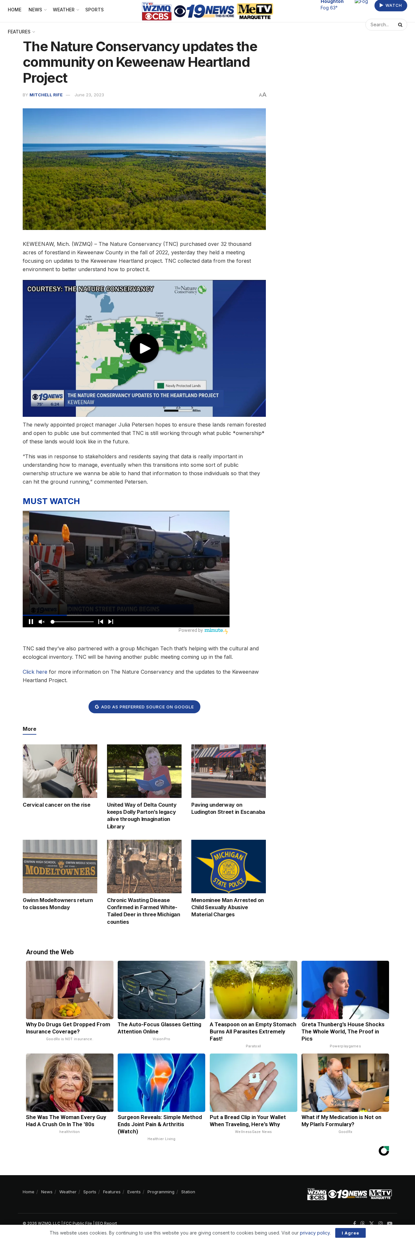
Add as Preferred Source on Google (147, 706)
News (47, 1191)
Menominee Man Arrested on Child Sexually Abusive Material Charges (227, 907)
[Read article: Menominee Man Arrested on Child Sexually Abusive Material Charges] (228, 866)
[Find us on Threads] (362, 1223)
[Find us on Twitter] (371, 1223)
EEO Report (106, 1223)
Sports (89, 1191)
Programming (161, 1191)
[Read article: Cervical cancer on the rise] (60, 771)
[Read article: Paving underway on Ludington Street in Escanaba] (228, 771)
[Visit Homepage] (207, 11)
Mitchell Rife (46, 94)
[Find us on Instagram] (380, 1223)
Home (28, 1191)
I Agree (350, 1232)
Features (19, 31)
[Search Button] (401, 24)
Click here (35, 672)
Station (188, 1191)
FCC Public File (78, 1223)
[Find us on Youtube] (389, 1223)
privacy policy (315, 1232)
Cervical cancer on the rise (56, 804)
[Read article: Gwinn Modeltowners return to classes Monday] (60, 866)
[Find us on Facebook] (354, 1223)
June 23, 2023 (89, 94)
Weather (68, 1191)
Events (134, 1191)
